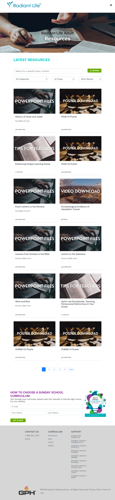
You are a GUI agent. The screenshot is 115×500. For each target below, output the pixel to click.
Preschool (52, 435)
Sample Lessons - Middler (79, 456)
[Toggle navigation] (111, 5)
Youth (50, 442)
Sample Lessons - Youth (79, 472)
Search (95, 70)
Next (71, 369)
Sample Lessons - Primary (79, 451)
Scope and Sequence (76, 436)
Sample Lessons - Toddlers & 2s (79, 441)
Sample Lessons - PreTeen (79, 461)
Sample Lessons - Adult (79, 477)
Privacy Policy (95, 489)
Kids (50, 439)
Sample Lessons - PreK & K (79, 446)
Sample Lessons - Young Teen (79, 466)
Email (27, 439)
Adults (51, 445)
